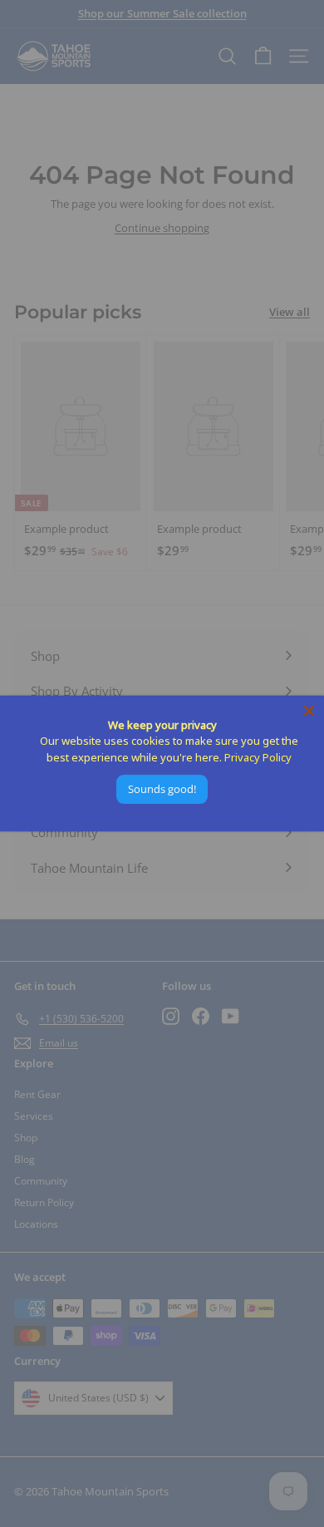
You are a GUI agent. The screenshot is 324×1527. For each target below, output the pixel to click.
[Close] (309, 710)
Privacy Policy (258, 757)
